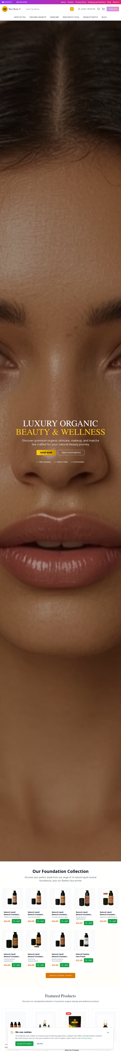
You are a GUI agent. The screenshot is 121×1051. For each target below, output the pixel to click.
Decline (40, 1043)
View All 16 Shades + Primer (60, 975)
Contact (71, 2)
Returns (116, 2)
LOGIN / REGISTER (88, 9)
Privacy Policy (81, 2)
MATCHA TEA (20, 17)
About (63, 2)
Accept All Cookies (24, 1043)
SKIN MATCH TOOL (71, 17)
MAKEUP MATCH (90, 17)
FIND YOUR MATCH (71, 452)
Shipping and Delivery (97, 2)
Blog (109, 2)
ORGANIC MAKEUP (37, 17)
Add (18, 921)
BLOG (104, 17)
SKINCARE (54, 17)
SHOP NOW (46, 452)
